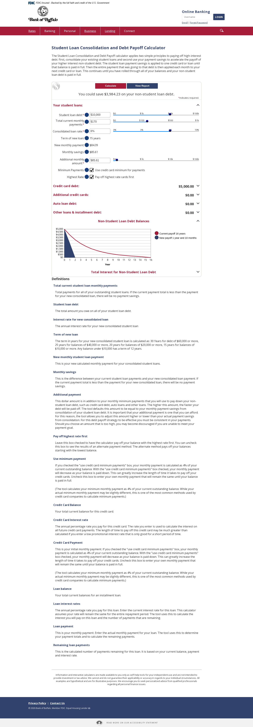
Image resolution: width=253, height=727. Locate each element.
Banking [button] (49, 31)
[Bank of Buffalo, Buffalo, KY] (43, 14)
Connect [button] (129, 31)
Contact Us (57, 703)
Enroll (185, 22)
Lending (110, 31)
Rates (34, 32)
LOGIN (219, 17)
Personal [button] (70, 31)
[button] (221, 30)
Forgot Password (199, 22)
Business (90, 31)
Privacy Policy (37, 703)
